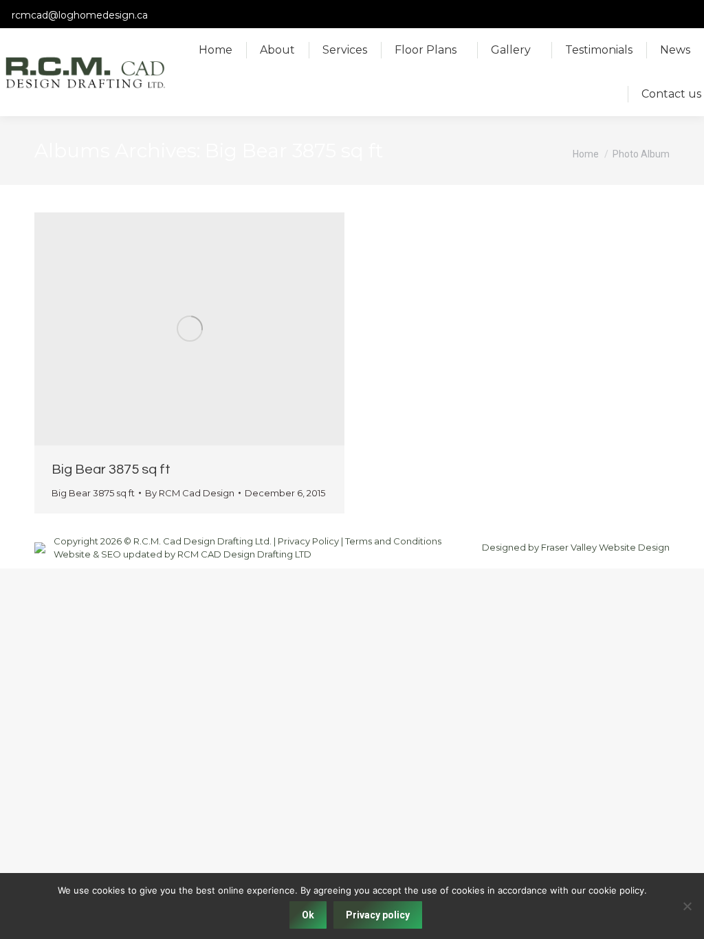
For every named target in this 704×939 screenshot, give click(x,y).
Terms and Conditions (393, 540)
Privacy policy (378, 914)
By (189, 492)
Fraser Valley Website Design (605, 547)
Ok (308, 914)
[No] (687, 906)
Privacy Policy (308, 540)
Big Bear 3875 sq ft (111, 469)
